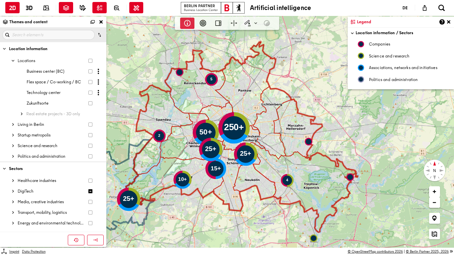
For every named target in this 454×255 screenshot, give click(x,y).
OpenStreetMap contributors (377, 251)
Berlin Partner (429, 251)
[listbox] (401, 63)
